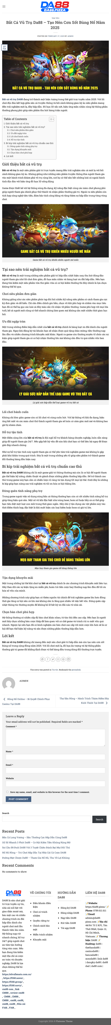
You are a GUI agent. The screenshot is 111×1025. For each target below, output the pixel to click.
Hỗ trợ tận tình (18, 139)
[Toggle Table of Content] (50, 119)
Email (9, 765)
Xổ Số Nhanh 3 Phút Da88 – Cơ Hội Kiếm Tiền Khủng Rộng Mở (36, 842)
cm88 (13, 1000)
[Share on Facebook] (47, 659)
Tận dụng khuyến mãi (21, 149)
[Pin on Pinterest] (63, 659)
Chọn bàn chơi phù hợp (21, 152)
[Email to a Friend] (58, 659)
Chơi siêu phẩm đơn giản (22, 130)
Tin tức (55, 18)
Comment (11, 726)
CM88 (7, 996)
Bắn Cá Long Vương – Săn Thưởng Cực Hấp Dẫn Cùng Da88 (34, 837)
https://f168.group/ (12, 981)
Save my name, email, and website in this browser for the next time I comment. (50, 792)
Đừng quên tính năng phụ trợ (23, 146)
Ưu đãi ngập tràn (19, 133)
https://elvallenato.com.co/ (16, 974)
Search (5, 813)
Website (10, 778)
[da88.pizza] (55, 6)
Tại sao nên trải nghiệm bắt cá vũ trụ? (25, 126)
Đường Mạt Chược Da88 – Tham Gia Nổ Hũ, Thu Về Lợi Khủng (36, 857)
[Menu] (4, 6)
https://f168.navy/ (12, 985)
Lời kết (9, 156)
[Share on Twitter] (52, 659)
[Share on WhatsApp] (42, 659)
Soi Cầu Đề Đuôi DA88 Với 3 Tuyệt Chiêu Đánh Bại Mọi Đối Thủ (36, 847)
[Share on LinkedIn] (68, 659)
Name (9, 751)
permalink (76, 670)
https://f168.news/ (13, 977)
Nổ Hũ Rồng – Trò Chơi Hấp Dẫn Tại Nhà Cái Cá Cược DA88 (34, 852)
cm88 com (7, 989)
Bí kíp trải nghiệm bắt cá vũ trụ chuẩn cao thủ (29, 143)
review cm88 (17, 992)
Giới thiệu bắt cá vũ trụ (17, 123)
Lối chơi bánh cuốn (19, 136)
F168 (11, 1007)
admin (70, 36)
